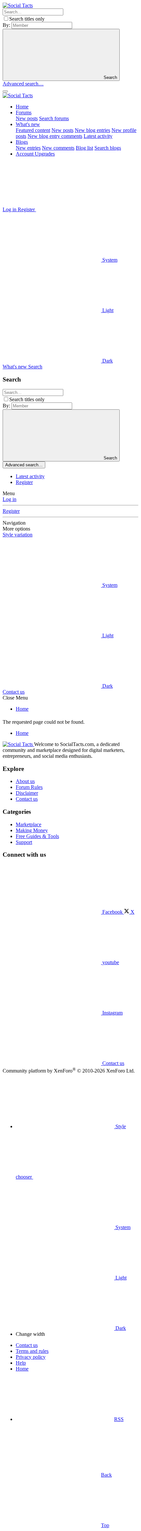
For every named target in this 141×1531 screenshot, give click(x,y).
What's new (28, 124)
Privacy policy (31, 1357)
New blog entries (92, 130)
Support (24, 842)
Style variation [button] (17, 534)
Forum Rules (29, 787)
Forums (23, 112)
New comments (58, 148)
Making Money (32, 830)
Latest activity (98, 136)
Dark (107, 361)
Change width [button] (30, 1334)
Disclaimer (27, 793)
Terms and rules (32, 1351)
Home (22, 106)
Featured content (33, 130)
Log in (9, 499)
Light (107, 310)
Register (24, 482)
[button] (85, 209)
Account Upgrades (35, 154)
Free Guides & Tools (37, 836)
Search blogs (107, 148)
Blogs (22, 142)
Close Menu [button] (15, 697)
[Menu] (5, 91)
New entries (28, 148)
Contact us (14, 692)
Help (21, 1363)
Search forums (54, 118)
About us (25, 781)
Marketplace (28, 824)
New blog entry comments (55, 136)
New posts (27, 118)
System (109, 260)
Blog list (84, 148)
